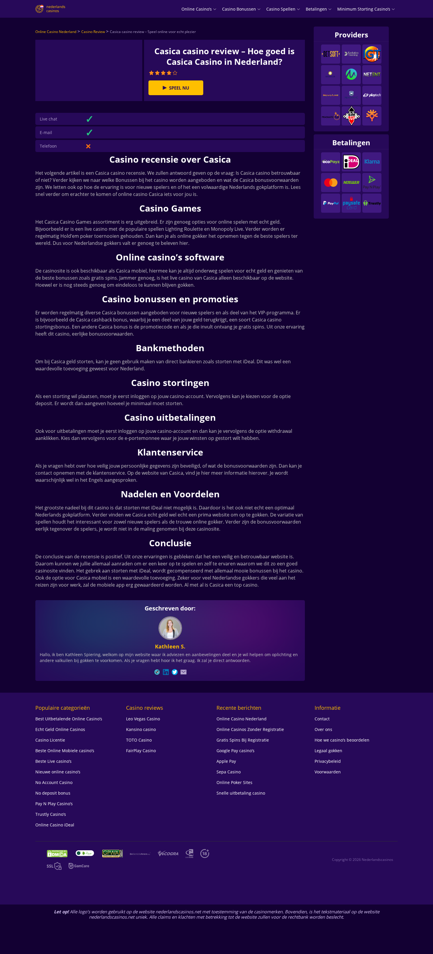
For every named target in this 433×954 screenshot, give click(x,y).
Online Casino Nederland (55, 31)
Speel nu (179, 88)
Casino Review (93, 31)
